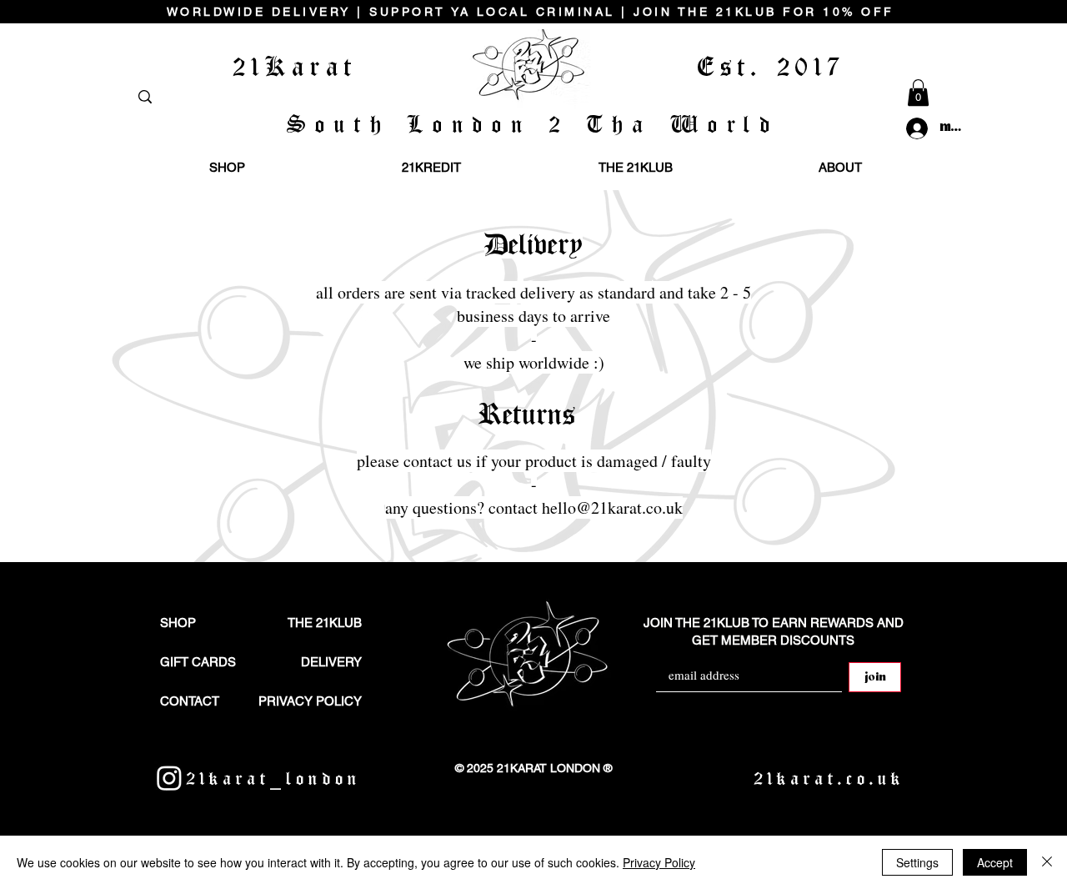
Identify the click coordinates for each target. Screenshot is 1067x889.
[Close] (1047, 862)
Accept (995, 862)
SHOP (178, 622)
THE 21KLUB (325, 622)
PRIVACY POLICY (310, 701)
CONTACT (189, 701)
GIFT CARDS (198, 662)
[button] (918, 92)
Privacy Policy (659, 862)
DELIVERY (331, 662)
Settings (917, 862)
